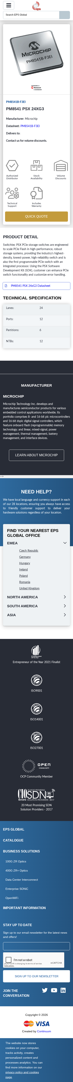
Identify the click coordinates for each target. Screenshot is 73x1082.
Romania (24, 582)
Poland (23, 576)
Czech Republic (28, 550)
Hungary (24, 563)
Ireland (23, 569)
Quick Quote (36, 216)
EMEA (12, 543)
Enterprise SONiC (16, 888)
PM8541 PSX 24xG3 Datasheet (30, 286)
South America (22, 606)
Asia (11, 615)
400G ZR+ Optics (16, 870)
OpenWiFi (11, 898)
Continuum (44, 1031)
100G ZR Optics (15, 861)
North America (22, 597)
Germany (25, 557)
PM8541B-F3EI (30, 126)
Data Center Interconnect (21, 879)
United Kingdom (29, 588)
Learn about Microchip (36, 455)
